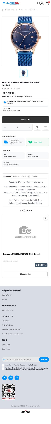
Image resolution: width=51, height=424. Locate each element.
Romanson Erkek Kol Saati (28, 10)
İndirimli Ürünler (7, 310)
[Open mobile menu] (3, 3)
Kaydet (44, 359)
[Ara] (38, 3)
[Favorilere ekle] (46, 218)
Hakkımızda (6, 321)
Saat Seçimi (6, 345)
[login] (42, 3)
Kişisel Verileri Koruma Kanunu (13, 334)
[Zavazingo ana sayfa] (12, 3)
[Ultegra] (25, 412)
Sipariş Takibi (7, 295)
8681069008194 (33, 156)
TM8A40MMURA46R (10, 156)
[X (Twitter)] (4, 377)
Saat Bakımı (6, 349)
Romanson (11, 10)
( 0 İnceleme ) (16, 88)
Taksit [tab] (34, 176)
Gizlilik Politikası (7, 325)
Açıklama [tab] (7, 176)
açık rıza (24, 369)
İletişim (4, 299)
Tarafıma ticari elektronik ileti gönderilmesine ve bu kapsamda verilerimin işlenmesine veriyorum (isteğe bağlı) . (26, 368)
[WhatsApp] (17, 377)
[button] (47, 4)
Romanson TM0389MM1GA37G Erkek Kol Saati (21, 254)
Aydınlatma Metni (11, 365)
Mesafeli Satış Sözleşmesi (11, 329)
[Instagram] (10, 377)
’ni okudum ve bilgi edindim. (21, 365)
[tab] (21, 177)
